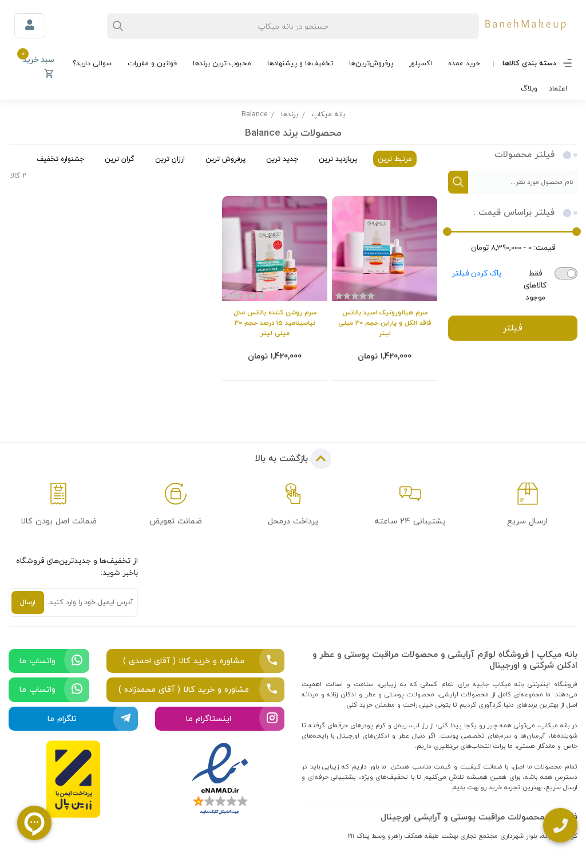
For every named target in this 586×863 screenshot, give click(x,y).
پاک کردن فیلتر (476, 273)
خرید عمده (464, 63)
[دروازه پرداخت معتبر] (73, 779)
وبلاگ (529, 88)
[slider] (576, 231)
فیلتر (512, 328)
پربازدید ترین (338, 159)
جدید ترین (282, 159)
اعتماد (558, 88)
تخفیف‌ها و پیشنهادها (300, 63)
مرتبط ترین (395, 159)
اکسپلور (420, 63)
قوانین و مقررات (152, 63)
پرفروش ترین (225, 159)
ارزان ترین (170, 159)
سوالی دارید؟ (92, 63)
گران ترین (119, 159)
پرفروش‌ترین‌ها (371, 63)
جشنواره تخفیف (60, 159)
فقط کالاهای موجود (535, 285)
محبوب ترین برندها (222, 63)
